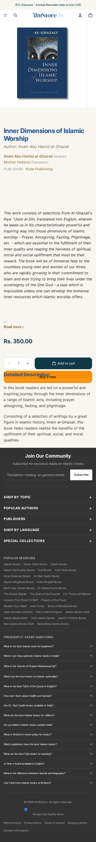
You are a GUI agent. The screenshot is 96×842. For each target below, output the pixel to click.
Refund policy (12, 822)
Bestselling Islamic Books (53, 623)
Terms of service (55, 822)
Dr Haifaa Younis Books (52, 588)
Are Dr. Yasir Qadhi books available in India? (29, 705)
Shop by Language (22, 530)
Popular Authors (21, 508)
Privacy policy (32, 822)
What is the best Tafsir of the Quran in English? (30, 686)
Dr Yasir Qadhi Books (47, 576)
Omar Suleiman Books (17, 576)
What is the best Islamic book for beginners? (29, 646)
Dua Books (44, 570)
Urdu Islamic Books (43, 618)
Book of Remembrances (62, 606)
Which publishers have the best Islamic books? (30, 744)
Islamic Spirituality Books (19, 570)
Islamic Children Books (72, 618)
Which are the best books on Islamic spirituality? (31, 676)
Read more (13, 327)
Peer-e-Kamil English (49, 612)
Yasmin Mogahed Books (18, 582)
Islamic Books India (77, 612)
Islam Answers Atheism (18, 612)
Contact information (16, 830)
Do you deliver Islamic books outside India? (28, 724)
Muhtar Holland (26, 162)
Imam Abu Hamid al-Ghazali (35, 156)
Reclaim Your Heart (15, 606)
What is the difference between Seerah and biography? (34, 773)
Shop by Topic (17, 497)
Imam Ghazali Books (49, 582)
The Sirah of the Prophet (45, 594)
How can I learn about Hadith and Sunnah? (28, 695)
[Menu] (5, 15)
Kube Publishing (28, 169)
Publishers (14, 519)
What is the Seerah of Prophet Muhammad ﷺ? (30, 666)
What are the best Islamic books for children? (29, 715)
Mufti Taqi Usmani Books (19, 588)
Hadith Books (59, 564)
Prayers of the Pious (53, 600)
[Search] (15, 15)
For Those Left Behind (77, 594)
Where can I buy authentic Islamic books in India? (32, 655)
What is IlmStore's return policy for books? (27, 734)
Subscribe (81, 475)
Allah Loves (37, 606)
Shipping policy (77, 822)
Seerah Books (12, 564)
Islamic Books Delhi (16, 618)
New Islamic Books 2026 (19, 623)
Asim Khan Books (65, 570)
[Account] (80, 15)
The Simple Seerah (15, 594)
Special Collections (24, 541)
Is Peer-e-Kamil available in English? (24, 763)
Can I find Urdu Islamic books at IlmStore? (27, 782)
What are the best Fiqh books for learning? (28, 753)
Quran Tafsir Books (35, 564)
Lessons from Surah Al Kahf (21, 600)
